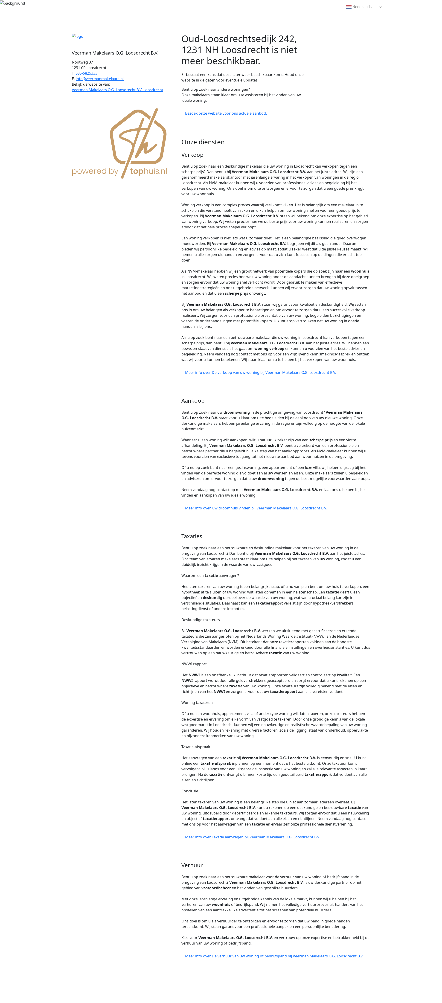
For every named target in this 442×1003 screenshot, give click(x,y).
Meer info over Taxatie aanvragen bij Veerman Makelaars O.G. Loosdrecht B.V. (252, 837)
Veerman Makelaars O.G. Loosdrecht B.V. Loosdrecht (117, 89)
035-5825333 (86, 73)
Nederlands (362, 7)
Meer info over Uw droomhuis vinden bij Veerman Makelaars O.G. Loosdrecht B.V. (256, 508)
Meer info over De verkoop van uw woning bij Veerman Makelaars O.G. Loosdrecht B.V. (260, 372)
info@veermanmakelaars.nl (100, 78)
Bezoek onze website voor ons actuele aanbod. (226, 113)
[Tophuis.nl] (120, 142)
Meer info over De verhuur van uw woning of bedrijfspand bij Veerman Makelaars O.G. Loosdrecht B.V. (274, 956)
